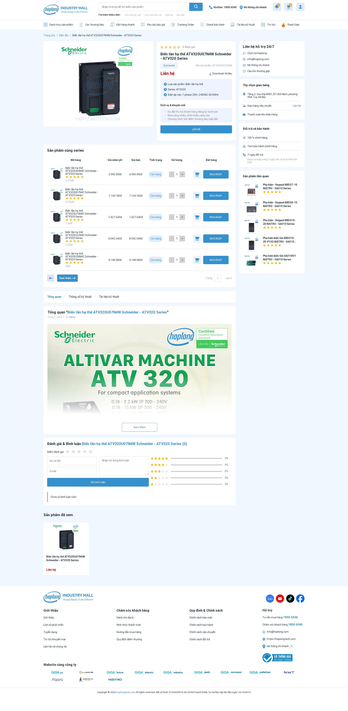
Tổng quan (54, 296)
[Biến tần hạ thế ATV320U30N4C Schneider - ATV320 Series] (57, 260)
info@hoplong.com (258, 59)
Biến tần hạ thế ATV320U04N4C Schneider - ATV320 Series (81, 170)
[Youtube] (280, 598)
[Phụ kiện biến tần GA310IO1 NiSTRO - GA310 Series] (251, 262)
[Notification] (277, 7)
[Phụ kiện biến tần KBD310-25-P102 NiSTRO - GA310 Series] (251, 245)
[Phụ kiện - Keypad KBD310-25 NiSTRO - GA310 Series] (251, 227)
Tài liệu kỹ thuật (109, 296)
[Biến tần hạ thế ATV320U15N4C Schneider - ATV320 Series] (57, 217)
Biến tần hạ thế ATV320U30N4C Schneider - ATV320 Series (81, 256)
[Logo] (66, 10)
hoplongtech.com (125, 692)
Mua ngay (216, 174)
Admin (72, 317)
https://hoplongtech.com (281, 639)
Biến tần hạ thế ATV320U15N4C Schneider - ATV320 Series (81, 213)
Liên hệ (196, 129)
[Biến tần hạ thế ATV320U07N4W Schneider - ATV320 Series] (66, 538)
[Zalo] (270, 598)
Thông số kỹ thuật (80, 296)
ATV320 (181, 89)
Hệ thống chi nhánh (258, 65)
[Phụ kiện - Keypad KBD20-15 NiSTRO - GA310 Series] (251, 209)
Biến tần (169, 15)
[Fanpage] (300, 598)
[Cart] (289, 7)
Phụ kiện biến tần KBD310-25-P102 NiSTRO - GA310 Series (279, 241)
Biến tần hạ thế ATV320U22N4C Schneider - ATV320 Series (81, 235)
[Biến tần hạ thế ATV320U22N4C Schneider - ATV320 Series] (57, 238)
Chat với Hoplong (257, 53)
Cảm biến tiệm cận (153, 15)
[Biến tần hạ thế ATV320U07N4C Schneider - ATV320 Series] (57, 195)
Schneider (169, 65)
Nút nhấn (181, 15)
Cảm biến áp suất (133, 15)
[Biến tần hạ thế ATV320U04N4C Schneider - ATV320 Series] (57, 174)
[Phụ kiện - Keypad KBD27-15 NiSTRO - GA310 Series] (251, 191)
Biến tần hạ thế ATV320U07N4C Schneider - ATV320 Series (81, 192)
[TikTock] (290, 598)
